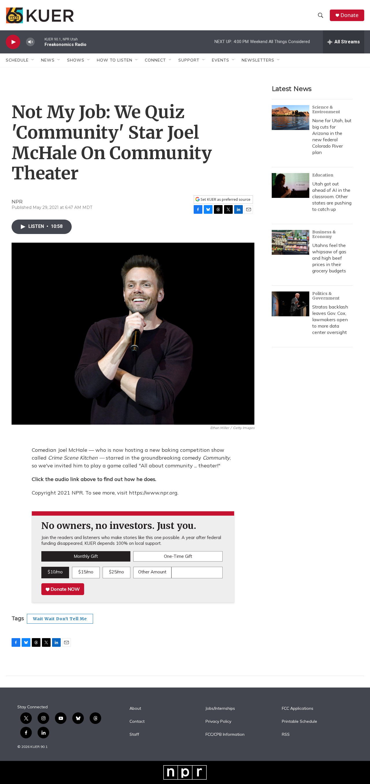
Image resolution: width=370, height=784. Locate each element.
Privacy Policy (218, 721)
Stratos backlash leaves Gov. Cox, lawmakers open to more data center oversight (330, 319)
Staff (134, 734)
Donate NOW (64, 589)
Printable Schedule (299, 721)
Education (322, 175)
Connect (155, 60)
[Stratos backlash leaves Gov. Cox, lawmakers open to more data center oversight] (290, 303)
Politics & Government (326, 296)
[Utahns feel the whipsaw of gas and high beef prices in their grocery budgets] (290, 242)
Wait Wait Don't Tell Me (60, 618)
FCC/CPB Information (225, 734)
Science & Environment (326, 109)
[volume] (30, 42)
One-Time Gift (178, 556)
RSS (286, 734)
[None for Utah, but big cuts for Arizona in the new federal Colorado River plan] (290, 117)
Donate (349, 15)
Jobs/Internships (220, 708)
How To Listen (114, 60)
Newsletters (258, 60)
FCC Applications (297, 708)
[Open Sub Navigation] (33, 60)
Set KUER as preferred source (225, 199)
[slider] (39, 42)
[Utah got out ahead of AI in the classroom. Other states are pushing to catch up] (290, 185)
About (135, 708)
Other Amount (152, 572)
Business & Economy (324, 234)
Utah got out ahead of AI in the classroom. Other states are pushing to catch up (332, 196)
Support (188, 60)
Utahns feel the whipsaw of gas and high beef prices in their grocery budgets (329, 258)
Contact (137, 721)
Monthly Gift (86, 556)
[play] (13, 42)
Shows (75, 60)
